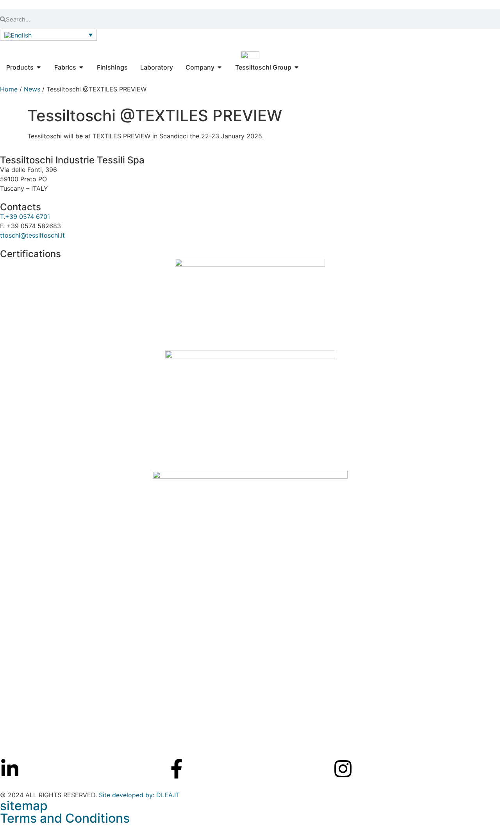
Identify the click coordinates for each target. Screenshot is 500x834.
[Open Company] (219, 67)
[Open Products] (39, 67)
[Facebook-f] (176, 769)
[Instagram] (343, 769)
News (32, 89)
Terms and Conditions (65, 818)
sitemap (24, 805)
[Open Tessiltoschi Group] (296, 67)
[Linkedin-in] (10, 769)
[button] (48, 35)
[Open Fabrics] (81, 67)
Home (9, 89)
